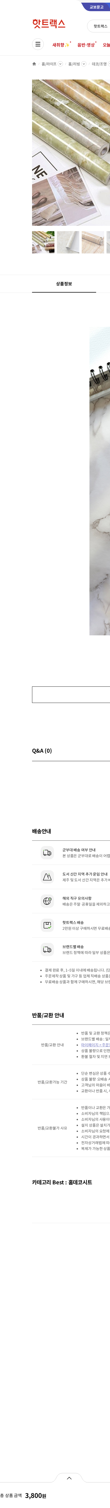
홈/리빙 (74, 63)
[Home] (34, 64)
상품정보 (64, 283)
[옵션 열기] (69, 1477)
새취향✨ (60, 44)
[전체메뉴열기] (38, 44)
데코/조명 (99, 63)
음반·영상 (86, 44)
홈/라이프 (49, 63)
